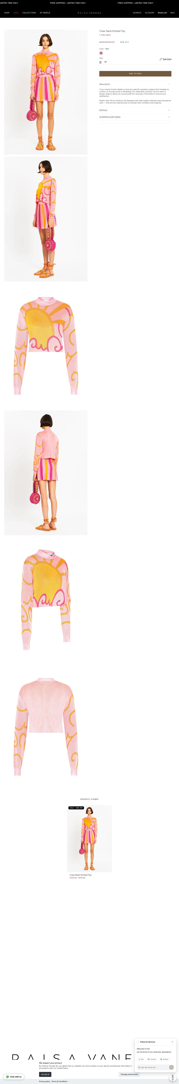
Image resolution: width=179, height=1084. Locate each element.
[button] (7, 13)
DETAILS (103, 110)
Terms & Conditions (59, 1081)
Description (104, 84)
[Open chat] (173, 1077)
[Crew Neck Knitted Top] (89, 838)
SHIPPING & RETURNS (109, 117)
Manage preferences (129, 1074)
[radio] (101, 53)
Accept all (45, 1074)
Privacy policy (44, 1081)
